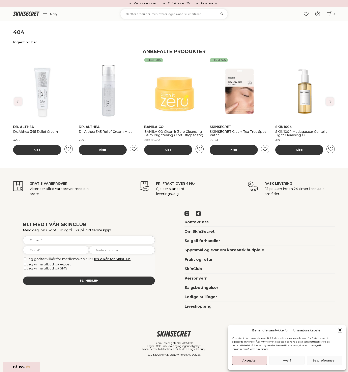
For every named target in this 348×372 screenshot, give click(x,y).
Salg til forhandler (202, 240)
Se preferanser (324, 360)
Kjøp (37, 149)
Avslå (287, 360)
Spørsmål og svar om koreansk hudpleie (224, 250)
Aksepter (249, 360)
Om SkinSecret (199, 231)
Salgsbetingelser (201, 287)
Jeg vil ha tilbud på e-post (49, 264)
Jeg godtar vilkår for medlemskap (56, 259)
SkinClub (193, 268)
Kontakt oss (196, 222)
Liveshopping (197, 306)
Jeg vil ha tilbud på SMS (47, 268)
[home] (26, 14)
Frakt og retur (198, 259)
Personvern (195, 278)
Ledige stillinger (200, 296)
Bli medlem (89, 280)
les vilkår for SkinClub (112, 259)
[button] (340, 330)
